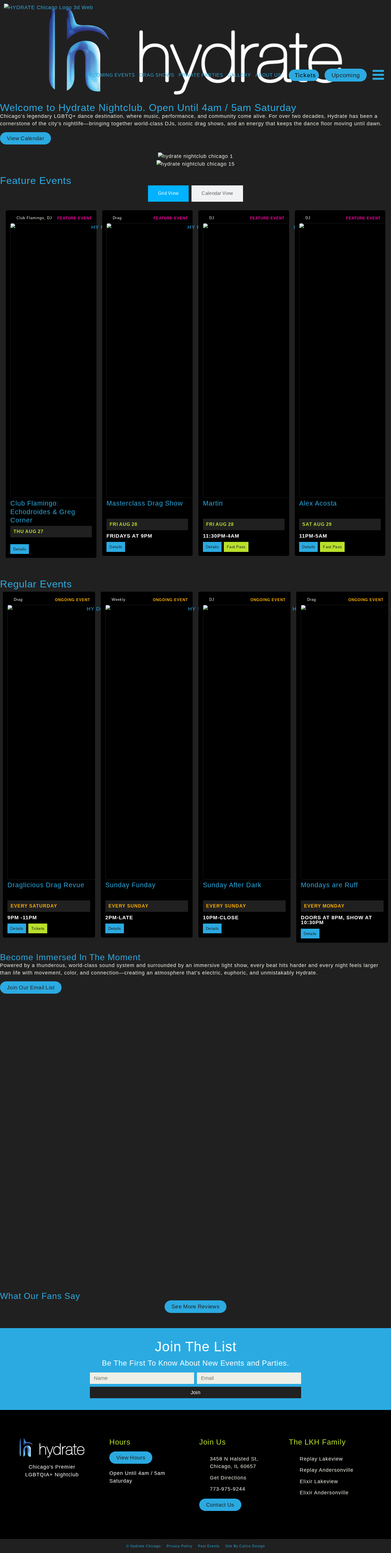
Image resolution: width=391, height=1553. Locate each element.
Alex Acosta (318, 503)
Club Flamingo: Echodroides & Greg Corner (42, 512)
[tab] (168, 193)
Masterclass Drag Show (144, 503)
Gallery (239, 75)
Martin (213, 503)
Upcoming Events (110, 75)
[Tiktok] (59, 1488)
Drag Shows (156, 75)
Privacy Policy (179, 1546)
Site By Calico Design (245, 1546)
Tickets (305, 75)
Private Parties (201, 75)
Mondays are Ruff (329, 885)
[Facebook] (31, 1488)
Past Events (209, 1546)
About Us (268, 75)
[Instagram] (45, 1488)
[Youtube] (72, 1488)
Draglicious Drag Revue (45, 885)
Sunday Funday (130, 885)
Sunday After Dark (232, 885)
